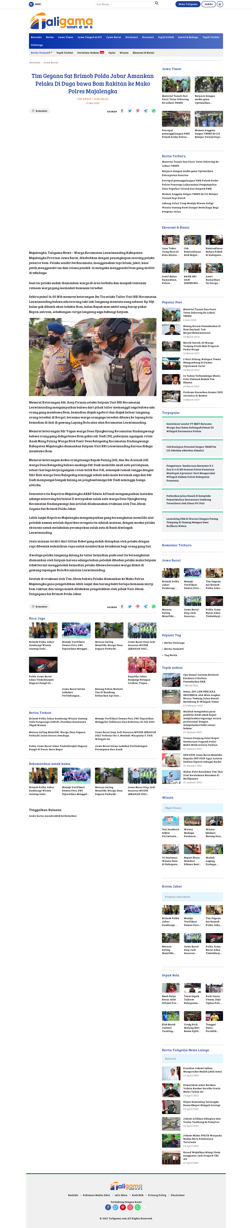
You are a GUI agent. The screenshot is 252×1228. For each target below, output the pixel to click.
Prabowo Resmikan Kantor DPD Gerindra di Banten (203, 394)
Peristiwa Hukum (88, 52)
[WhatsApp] (138, 1207)
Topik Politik (166, 37)
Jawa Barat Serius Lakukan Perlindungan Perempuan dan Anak (75, 692)
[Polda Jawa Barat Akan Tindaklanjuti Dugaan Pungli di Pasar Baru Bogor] (43, 665)
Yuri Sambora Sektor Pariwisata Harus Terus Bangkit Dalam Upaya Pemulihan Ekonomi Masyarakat (170, 833)
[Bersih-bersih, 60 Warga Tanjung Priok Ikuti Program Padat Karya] (171, 346)
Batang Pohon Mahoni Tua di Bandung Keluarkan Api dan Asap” (109, 692)
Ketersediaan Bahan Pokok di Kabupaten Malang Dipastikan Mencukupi (214, 252)
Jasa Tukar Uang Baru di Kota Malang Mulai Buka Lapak (170, 252)
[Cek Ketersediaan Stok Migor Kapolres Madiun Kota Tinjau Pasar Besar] (192, 240)
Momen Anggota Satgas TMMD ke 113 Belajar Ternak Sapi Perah (207, 134)
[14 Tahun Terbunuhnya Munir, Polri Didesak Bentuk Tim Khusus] (171, 379)
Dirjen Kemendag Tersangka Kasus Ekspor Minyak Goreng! (201, 1103)
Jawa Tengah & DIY (89, 37)
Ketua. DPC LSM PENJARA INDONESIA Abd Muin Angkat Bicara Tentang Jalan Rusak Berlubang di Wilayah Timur (201, 696)
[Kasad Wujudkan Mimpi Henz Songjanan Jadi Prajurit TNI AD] (171, 1157)
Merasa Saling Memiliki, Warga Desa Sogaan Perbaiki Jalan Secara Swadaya (109, 645)
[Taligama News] (61, 20)
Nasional (148, 37)
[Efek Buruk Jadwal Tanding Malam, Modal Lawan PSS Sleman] (170, 1016)
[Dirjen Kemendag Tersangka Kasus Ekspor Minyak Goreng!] (171, 1107)
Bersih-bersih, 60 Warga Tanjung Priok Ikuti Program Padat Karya (201, 346)
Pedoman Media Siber (96, 1195)
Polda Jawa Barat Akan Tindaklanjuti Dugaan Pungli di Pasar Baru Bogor (41, 680)
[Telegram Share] (146, 111)
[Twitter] (115, 1207)
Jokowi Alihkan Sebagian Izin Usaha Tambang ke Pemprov (202, 1120)
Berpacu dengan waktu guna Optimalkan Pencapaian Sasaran (208, 99)
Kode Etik (137, 1195)
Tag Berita (170, 655)
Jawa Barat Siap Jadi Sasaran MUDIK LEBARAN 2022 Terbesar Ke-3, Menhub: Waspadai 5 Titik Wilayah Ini (141, 645)
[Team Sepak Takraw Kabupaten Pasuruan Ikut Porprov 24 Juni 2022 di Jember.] (192, 988)
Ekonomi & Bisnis (143, 52)
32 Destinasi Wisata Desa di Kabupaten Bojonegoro (170, 861)
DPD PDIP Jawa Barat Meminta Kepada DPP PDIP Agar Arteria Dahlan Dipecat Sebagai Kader (202, 758)
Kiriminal (131, 37)
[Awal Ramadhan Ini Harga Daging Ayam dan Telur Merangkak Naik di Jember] (214, 268)
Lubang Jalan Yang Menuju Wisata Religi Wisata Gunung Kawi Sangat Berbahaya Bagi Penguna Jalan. (190, 207)
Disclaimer (178, 1195)
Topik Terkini (211, 37)
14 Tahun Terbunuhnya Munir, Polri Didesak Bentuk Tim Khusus (202, 379)
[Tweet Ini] (130, 111)
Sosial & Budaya (188, 37)
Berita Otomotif (40, 52)
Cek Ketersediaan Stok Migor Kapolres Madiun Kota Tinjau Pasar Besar (192, 252)
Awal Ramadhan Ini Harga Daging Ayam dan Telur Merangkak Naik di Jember (214, 280)
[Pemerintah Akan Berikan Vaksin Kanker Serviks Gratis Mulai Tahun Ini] (171, 1090)
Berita (50, 37)
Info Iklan (121, 1195)
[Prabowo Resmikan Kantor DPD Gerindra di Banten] (171, 396)
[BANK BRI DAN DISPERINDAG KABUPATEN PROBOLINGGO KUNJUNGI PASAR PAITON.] (192, 268)
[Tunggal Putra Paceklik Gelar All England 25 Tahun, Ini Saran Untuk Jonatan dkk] (214, 1016)
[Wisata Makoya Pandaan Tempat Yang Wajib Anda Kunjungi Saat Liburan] (192, 821)
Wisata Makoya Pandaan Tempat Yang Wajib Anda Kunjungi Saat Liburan (192, 833)
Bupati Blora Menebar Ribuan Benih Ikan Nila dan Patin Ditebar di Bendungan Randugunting (192, 861)
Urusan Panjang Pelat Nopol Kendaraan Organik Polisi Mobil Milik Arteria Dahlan (201, 741)
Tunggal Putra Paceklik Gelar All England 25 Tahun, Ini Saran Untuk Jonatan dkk (213, 1028)
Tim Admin (84, 99)
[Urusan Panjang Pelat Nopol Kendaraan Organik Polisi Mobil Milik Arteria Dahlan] (171, 743)
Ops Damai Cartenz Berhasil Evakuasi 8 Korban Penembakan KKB (201, 678)
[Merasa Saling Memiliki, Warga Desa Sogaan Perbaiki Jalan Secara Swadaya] (109, 630)
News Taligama (188, 4)
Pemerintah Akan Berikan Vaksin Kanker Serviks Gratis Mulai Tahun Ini (201, 1088)
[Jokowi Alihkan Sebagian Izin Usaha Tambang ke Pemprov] (171, 1124)
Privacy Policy (157, 1195)
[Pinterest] (123, 1207)
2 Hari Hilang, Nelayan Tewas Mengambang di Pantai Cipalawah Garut (202, 362)
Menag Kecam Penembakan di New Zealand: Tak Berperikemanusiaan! (202, 329)
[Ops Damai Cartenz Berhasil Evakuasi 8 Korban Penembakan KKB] (171, 680)
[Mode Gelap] (220, 4)
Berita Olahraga (174, 642)
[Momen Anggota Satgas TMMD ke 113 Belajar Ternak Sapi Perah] (209, 119)
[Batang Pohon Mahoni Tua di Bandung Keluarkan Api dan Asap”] (109, 671)
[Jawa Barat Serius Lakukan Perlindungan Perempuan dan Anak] (76, 671)
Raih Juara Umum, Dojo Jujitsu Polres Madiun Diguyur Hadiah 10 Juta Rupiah (214, 999)
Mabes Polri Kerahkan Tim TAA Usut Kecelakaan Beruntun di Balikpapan (203, 775)
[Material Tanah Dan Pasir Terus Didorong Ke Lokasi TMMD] (176, 84)
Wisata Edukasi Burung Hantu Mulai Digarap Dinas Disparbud (214, 833)
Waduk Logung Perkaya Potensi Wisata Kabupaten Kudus (212, 861)
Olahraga (37, 45)
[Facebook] (108, 1207)
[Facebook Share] (122, 111)
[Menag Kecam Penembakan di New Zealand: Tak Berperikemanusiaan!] (171, 329)
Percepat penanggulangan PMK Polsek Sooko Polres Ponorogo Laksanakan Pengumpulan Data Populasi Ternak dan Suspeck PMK (176, 134)
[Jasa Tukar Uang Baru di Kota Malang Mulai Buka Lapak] (170, 240)
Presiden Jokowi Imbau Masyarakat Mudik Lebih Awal (202, 1070)
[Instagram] (130, 1207)
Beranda (36, 37)
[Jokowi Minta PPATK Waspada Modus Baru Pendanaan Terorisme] (171, 1141)
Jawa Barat (113, 37)
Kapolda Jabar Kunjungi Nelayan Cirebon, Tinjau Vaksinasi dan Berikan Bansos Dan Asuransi (140, 680)
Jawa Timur (65, 37)
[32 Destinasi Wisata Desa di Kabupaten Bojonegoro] (170, 849)
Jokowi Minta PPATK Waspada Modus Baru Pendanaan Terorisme (202, 1139)
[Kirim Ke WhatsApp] (153, 111)
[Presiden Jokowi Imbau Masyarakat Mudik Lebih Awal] (171, 1073)
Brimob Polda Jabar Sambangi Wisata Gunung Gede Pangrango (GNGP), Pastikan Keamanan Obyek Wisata (42, 645)
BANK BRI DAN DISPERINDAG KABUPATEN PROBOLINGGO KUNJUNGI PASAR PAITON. (192, 280)
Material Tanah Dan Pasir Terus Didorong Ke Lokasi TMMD (175, 99)
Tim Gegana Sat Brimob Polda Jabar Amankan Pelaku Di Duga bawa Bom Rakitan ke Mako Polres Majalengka (214, 585)
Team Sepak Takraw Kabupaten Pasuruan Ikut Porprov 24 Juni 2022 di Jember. (192, 999)
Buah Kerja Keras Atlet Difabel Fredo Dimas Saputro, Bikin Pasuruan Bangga (170, 999)
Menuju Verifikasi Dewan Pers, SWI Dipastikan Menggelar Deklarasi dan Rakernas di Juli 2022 (76, 645)
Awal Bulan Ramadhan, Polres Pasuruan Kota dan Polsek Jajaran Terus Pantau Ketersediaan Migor (170, 280)
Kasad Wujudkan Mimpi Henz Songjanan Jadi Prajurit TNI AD (201, 1156)
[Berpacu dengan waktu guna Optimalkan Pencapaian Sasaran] (209, 84)
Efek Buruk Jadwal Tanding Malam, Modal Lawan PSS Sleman (170, 1028)
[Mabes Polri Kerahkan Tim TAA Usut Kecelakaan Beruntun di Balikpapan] (171, 777)
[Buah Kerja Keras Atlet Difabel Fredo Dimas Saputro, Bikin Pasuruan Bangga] (170, 988)
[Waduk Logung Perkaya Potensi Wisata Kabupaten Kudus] (214, 849)
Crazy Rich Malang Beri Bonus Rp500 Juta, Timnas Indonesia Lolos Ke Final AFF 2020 (192, 1028)
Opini (111, 52)
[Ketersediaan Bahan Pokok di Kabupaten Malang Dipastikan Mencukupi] (214, 240)
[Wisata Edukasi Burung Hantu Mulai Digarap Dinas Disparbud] (214, 821)
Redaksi (73, 1195)
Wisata (124, 52)
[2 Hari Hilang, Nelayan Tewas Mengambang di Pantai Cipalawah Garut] (171, 363)
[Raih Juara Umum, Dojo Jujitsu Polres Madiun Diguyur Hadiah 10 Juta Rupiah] (214, 988)
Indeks (209, 4)
